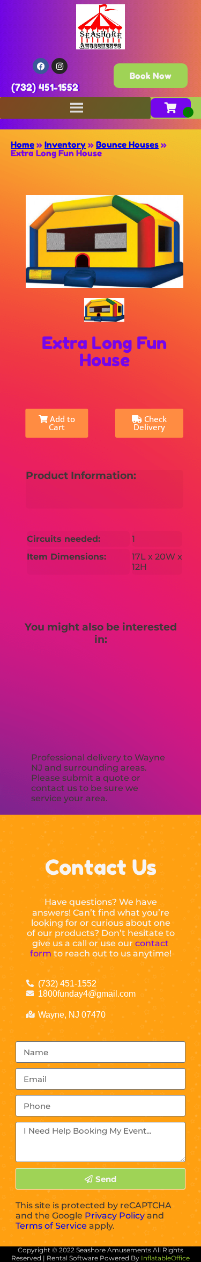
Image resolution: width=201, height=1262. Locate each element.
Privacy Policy (115, 1215)
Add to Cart (61, 423)
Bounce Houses (127, 144)
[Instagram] (59, 66)
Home (22, 144)
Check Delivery (150, 423)
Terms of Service (51, 1226)
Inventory (65, 144)
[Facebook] (41, 66)
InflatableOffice (165, 1258)
